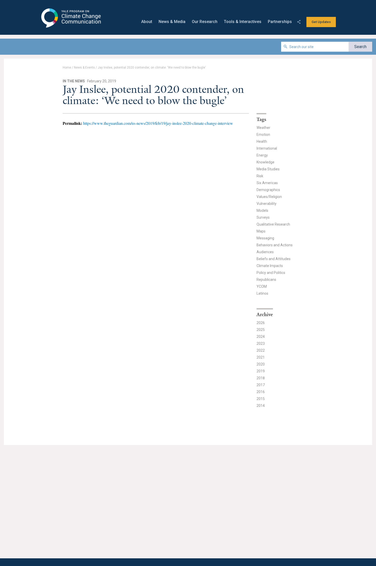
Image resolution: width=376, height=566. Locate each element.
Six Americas (267, 183)
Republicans (266, 280)
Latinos (262, 293)
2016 (261, 392)
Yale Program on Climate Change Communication (70, 18)
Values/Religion (269, 197)
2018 (261, 378)
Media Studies (268, 169)
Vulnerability (267, 204)
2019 (261, 371)
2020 (261, 364)
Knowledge (265, 162)
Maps (261, 231)
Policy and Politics (271, 273)
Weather (263, 128)
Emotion (263, 134)
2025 (261, 330)
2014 (261, 406)
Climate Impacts (270, 266)
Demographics (268, 190)
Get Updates (321, 22)
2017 (261, 385)
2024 (261, 337)
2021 (261, 357)
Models (262, 210)
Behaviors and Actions (275, 245)
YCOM (262, 286)
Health (262, 141)
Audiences (265, 252)
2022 (261, 350)
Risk (260, 176)
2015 (261, 399)
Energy (262, 155)
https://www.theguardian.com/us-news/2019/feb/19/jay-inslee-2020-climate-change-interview (158, 123)
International (267, 148)
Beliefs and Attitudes (274, 259)
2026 (261, 323)
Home (67, 67)
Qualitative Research (273, 224)
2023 (261, 343)
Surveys (263, 217)
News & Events (84, 67)
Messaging (265, 238)
